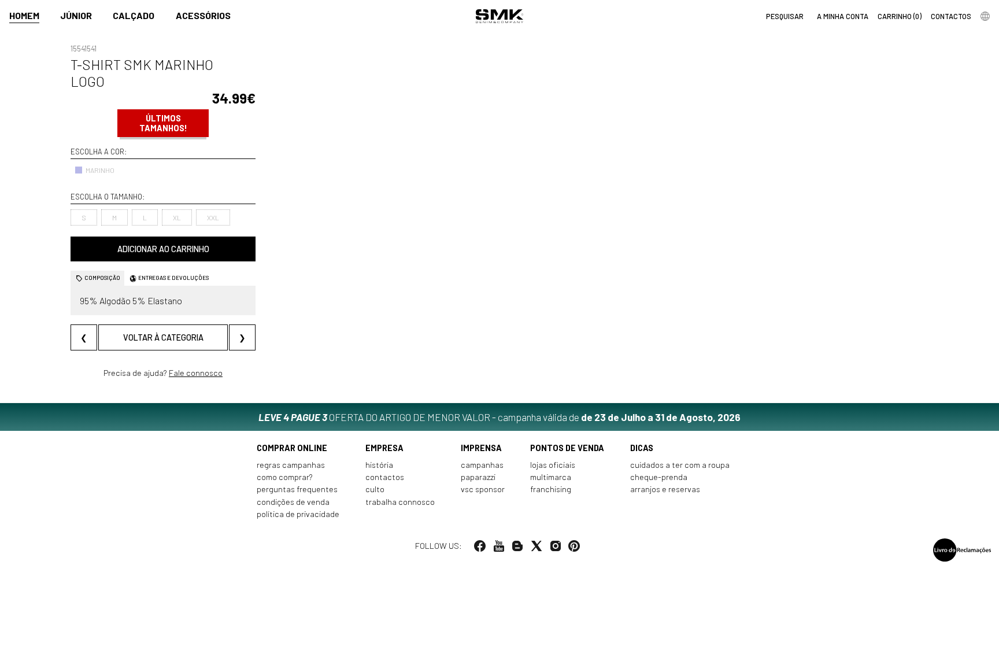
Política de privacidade (298, 514)
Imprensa (481, 448)
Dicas (641, 448)
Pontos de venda (567, 448)
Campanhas (482, 465)
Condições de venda (293, 502)
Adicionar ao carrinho (163, 249)
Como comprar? (285, 477)
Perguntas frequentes (297, 489)
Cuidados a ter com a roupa (680, 465)
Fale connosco (196, 373)
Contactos (384, 477)
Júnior (76, 15)
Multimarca (550, 477)
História (379, 465)
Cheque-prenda (658, 477)
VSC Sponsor (483, 489)
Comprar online (292, 448)
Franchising (550, 489)
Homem (24, 15)
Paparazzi (478, 477)
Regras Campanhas (291, 465)
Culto (374, 489)
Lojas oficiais (552, 465)
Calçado (133, 15)
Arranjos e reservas (665, 489)
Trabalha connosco (400, 502)
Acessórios (203, 15)
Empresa (384, 448)
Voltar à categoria (163, 337)
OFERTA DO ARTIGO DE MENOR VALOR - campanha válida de (499, 417)
